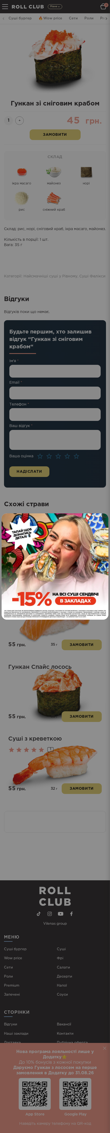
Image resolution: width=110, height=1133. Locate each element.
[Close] (102, 519)
